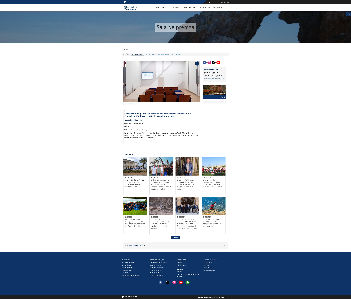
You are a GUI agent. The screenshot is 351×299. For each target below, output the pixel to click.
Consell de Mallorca (127, 297)
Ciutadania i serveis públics (158, 262)
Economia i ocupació (156, 267)
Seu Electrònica (205, 7)
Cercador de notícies (165, 54)
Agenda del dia (150, 54)
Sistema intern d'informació (130, 275)
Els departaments (127, 267)
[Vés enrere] (124, 110)
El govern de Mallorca (128, 262)
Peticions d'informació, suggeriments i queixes (188, 275)
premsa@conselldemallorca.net (214, 78)
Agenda (178, 54)
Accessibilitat (208, 262)
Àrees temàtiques (189, 7)
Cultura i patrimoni (156, 265)
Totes (175, 237)
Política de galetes (209, 270)
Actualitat (176, 7)
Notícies (126, 54)
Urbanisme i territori (156, 275)
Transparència (217, 7)
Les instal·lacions (127, 270)
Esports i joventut (155, 270)
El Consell (165, 7)
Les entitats (125, 273)
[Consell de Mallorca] (130, 7)
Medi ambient (154, 273)
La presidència (126, 265)
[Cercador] (225, 7)
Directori (179, 272)
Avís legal (206, 265)
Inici (157, 7)
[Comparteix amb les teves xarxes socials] (348, 14)
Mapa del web (208, 267)
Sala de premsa (137, 54)
